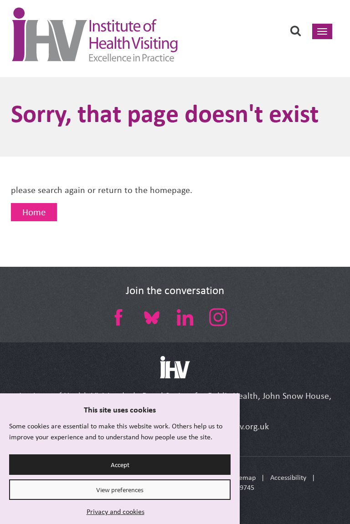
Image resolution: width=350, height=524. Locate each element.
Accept (120, 464)
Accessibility (288, 477)
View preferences (120, 489)
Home (34, 212)
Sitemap (244, 477)
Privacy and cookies (115, 511)
